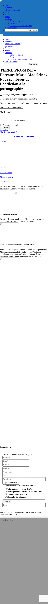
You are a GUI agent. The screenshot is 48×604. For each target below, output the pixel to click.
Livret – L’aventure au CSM (21, 26)
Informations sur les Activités (19, 489)
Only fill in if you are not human (12, 121)
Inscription (4, 130)
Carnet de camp (16, 23)
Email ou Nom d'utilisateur (11, 107)
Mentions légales (6, 177)
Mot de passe (5, 112)
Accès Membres (11, 28)
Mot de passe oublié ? (8, 132)
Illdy (8, 512)
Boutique (8, 19)
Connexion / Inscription (24, 136)
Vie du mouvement (12, 10)
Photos (7, 14)
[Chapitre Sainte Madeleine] (1, 1)
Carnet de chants (16, 21)
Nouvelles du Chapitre (16, 497)
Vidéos (7, 17)
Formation (9, 12)
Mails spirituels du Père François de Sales (24, 492)
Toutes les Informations (17, 494)
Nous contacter (6, 173)
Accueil (8, 5)
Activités (8, 8)
